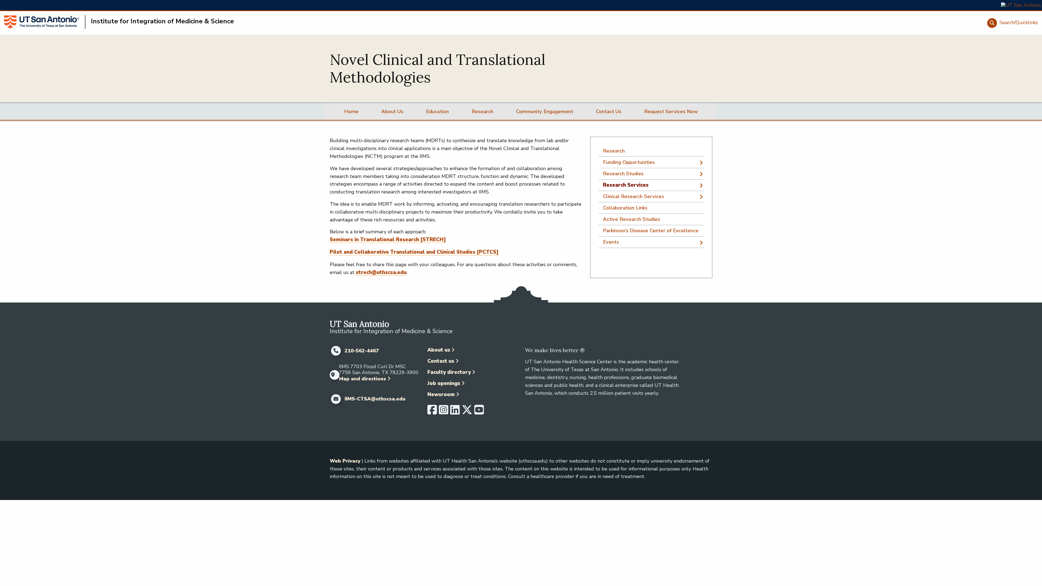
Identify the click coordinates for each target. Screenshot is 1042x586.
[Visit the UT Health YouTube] (479, 412)
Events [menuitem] (611, 242)
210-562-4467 (362, 351)
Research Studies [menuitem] (623, 173)
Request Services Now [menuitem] (671, 111)
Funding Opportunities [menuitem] (629, 162)
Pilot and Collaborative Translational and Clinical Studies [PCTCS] (414, 252)
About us (438, 349)
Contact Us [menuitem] (608, 111)
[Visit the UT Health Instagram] (443, 412)
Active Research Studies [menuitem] (631, 219)
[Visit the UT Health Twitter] (467, 412)
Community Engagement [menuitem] (544, 111)
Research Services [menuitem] (626, 185)
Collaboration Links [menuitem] (625, 207)
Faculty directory (449, 372)
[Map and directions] (333, 375)
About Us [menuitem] (392, 111)
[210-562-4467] (336, 351)
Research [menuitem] (482, 111)
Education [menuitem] (437, 111)
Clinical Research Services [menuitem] (633, 196)
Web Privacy (345, 461)
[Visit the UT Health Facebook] (432, 412)
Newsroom (441, 394)
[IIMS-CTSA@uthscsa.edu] (336, 399)
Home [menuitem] (351, 111)
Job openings (443, 383)
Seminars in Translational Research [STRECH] (388, 239)
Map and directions (362, 378)
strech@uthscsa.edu (381, 272)
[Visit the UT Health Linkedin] (455, 412)
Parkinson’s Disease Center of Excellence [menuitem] (650, 230)
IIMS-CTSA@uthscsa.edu (375, 399)
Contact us (440, 361)
